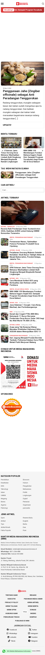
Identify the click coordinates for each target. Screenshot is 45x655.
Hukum (25, 483)
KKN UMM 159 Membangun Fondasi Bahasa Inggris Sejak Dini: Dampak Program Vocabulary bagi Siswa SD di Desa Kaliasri (33, 156)
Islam (18, 250)
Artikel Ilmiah (15, 325)
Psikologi (4, 508)
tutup (25, 612)
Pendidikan (5, 480)
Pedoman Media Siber (33, 599)
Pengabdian (27, 486)
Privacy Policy (11, 602)
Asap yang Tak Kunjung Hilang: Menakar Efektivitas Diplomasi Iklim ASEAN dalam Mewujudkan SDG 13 (25, 329)
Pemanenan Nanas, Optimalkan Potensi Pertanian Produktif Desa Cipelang (24, 244)
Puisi (24, 530)
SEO (17, 278)
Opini (3, 518)
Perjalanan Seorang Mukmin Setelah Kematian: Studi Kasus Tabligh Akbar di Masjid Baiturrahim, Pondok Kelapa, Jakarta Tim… (27, 255)
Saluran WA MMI (17, 554)
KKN (11, 312)
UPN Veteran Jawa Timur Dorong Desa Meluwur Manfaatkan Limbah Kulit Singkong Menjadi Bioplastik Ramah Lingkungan (11, 156)
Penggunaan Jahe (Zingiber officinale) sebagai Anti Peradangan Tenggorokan (21, 94)
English (25, 521)
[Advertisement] (22, 37)
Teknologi (11, 226)
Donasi (33, 610)
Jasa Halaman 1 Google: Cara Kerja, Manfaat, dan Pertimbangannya (25, 306)
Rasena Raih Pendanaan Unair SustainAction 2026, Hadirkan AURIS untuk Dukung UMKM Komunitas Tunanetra (20, 231)
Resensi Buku (28, 518)
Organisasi (27, 505)
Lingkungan (27, 495)
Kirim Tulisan (11, 606)
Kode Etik (12, 599)
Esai (24, 527)
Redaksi (33, 595)
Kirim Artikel (33, 602)
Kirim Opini (11, 610)
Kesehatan (4, 483)
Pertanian (26, 502)
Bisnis (12, 302)
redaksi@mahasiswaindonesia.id (25, 549)
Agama (3, 505)
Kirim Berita (33, 606)
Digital (25, 499)
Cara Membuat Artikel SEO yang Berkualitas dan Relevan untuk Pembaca (24, 282)
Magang (4, 499)
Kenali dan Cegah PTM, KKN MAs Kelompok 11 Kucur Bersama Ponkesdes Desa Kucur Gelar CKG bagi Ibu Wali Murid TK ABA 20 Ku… (27, 317)
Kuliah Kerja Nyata (22, 289)
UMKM (3, 495)
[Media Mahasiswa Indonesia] (22, 3)
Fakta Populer (6, 530)
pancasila (26, 508)
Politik (25, 492)
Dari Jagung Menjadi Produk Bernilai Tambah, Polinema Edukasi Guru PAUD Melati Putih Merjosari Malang (27, 340)
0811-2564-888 (15, 551)
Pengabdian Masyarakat (24, 237)
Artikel (3, 226)
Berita (12, 237)
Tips (2, 524)
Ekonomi (26, 480)
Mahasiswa (27, 489)
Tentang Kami (12, 595)
